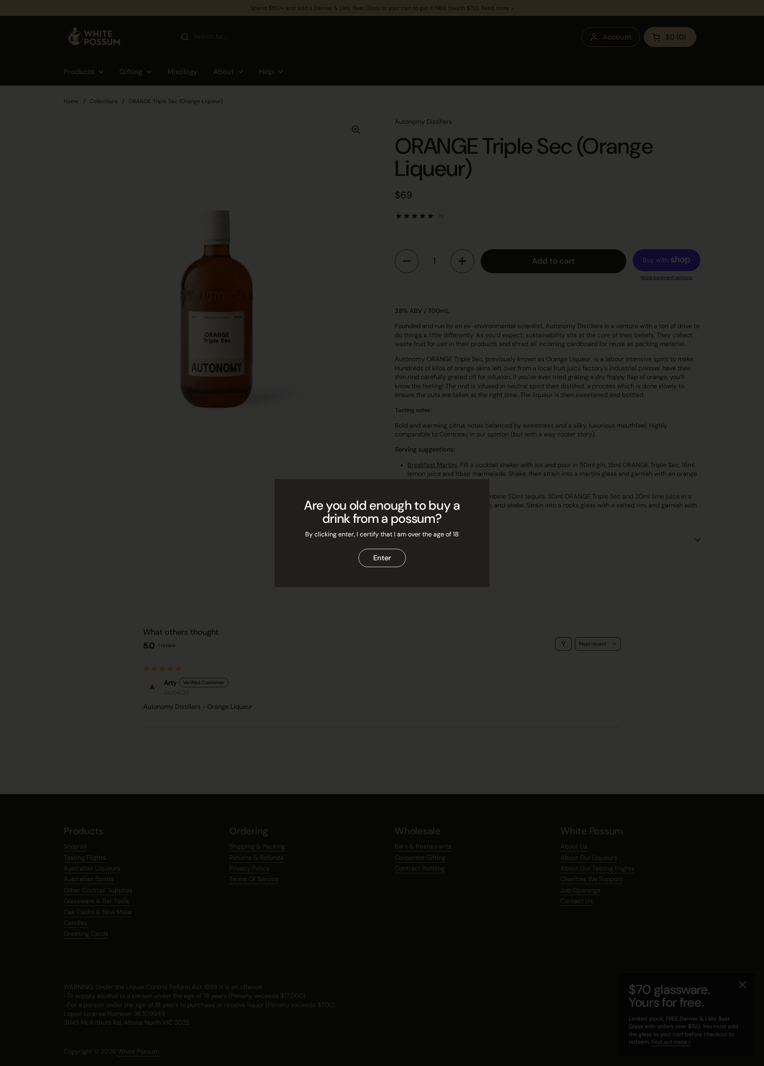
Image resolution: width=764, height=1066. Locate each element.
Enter (382, 558)
